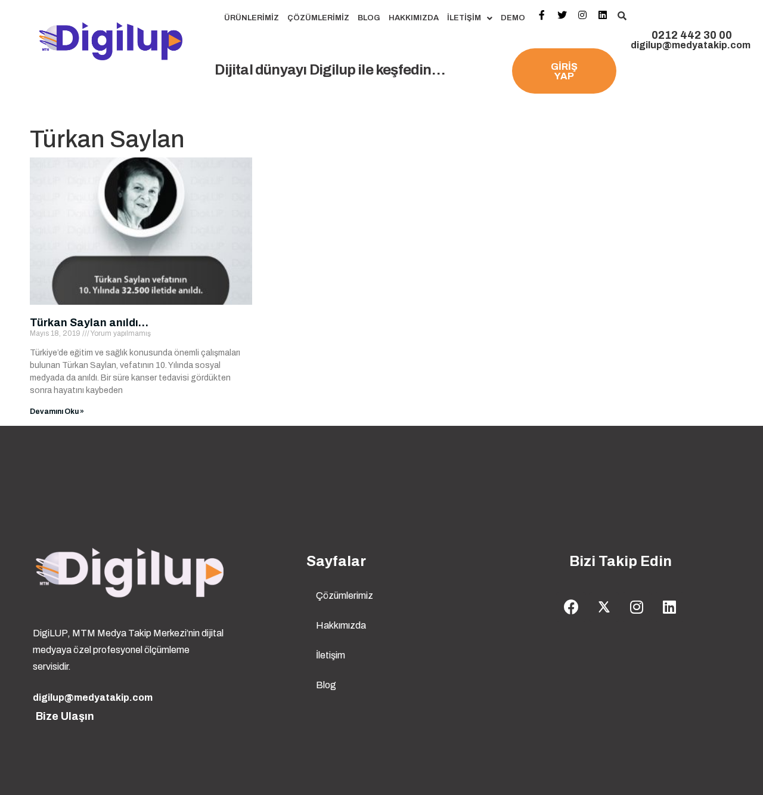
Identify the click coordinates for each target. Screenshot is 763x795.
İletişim (464, 18)
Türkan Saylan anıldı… (89, 323)
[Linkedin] (669, 607)
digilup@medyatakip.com (690, 45)
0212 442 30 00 (692, 35)
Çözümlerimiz (318, 18)
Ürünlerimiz (251, 18)
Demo (513, 18)
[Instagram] (637, 607)
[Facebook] (571, 607)
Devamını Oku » (57, 411)
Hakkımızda (414, 18)
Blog (369, 18)
